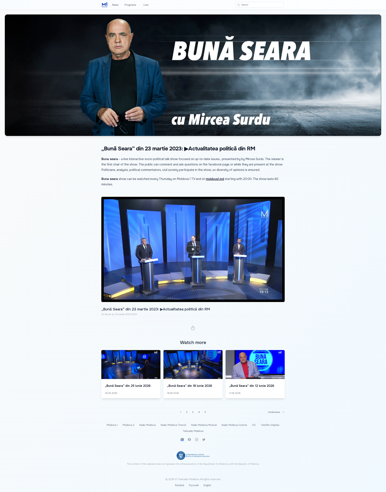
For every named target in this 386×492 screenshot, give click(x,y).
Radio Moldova (147, 425)
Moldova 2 (128, 425)
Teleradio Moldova (193, 431)
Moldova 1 (112, 425)
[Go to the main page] (104, 5)
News (115, 4)
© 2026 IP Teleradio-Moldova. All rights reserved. (193, 479)
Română (179, 485)
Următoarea (274, 412)
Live (145, 4)
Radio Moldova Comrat (234, 425)
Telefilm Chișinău (270, 425)
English (207, 485)
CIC (254, 425)
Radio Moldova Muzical (204, 425)
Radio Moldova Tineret (173, 425)
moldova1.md (215, 179)
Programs (130, 4)
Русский (194, 485)
